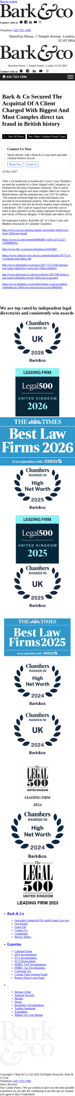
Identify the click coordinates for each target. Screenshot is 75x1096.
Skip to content (8, 1)
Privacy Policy (23, 936)
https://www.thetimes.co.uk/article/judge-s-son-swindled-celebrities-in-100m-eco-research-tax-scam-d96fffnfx (34, 286)
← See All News (14, 136)
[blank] (41, 985)
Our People (21, 923)
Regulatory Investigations (29, 1005)
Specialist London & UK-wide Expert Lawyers (42, 920)
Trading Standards (25, 1008)
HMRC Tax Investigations (30, 967)
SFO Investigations (26, 954)
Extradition (21, 1011)
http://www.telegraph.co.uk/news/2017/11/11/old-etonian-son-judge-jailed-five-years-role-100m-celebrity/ (35, 266)
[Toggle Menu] (70, 76)
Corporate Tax (23, 971)
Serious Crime (23, 991)
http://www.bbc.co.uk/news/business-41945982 (29, 249)
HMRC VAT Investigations (30, 964)
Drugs (18, 1001)
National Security (25, 995)
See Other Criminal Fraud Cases (47, 136)
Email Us (32, 164)
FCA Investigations (26, 957)
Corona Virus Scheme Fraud (31, 974)
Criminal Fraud (23, 951)
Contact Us (21, 930)
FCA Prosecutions (25, 961)
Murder (19, 998)
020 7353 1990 (22, 30)
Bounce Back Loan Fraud (29, 977)
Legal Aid (20, 927)
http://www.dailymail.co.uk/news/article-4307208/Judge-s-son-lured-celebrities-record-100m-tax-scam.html (35, 276)
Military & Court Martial (29, 1015)
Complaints (21, 933)
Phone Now (15, 164)
